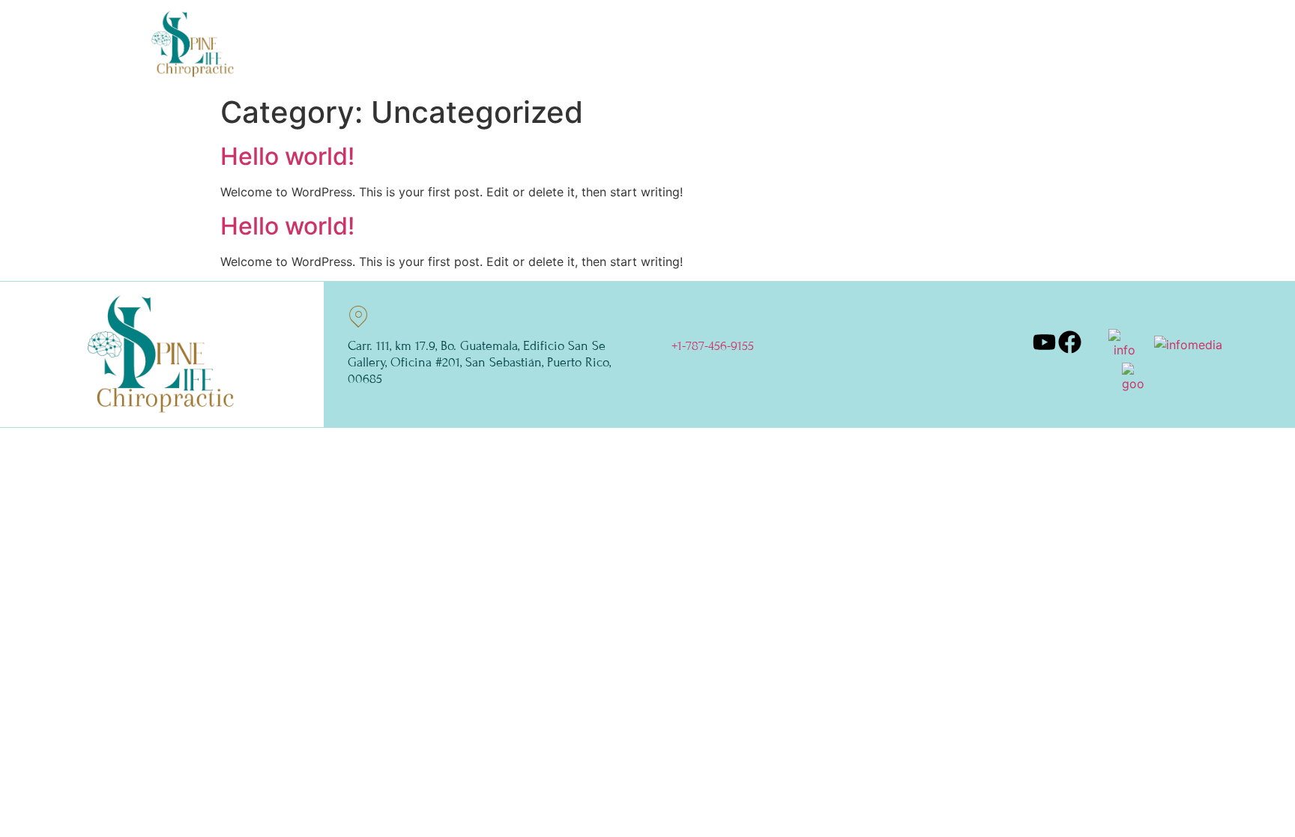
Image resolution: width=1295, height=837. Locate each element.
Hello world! (287, 156)
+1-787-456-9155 (712, 346)
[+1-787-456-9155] (682, 316)
